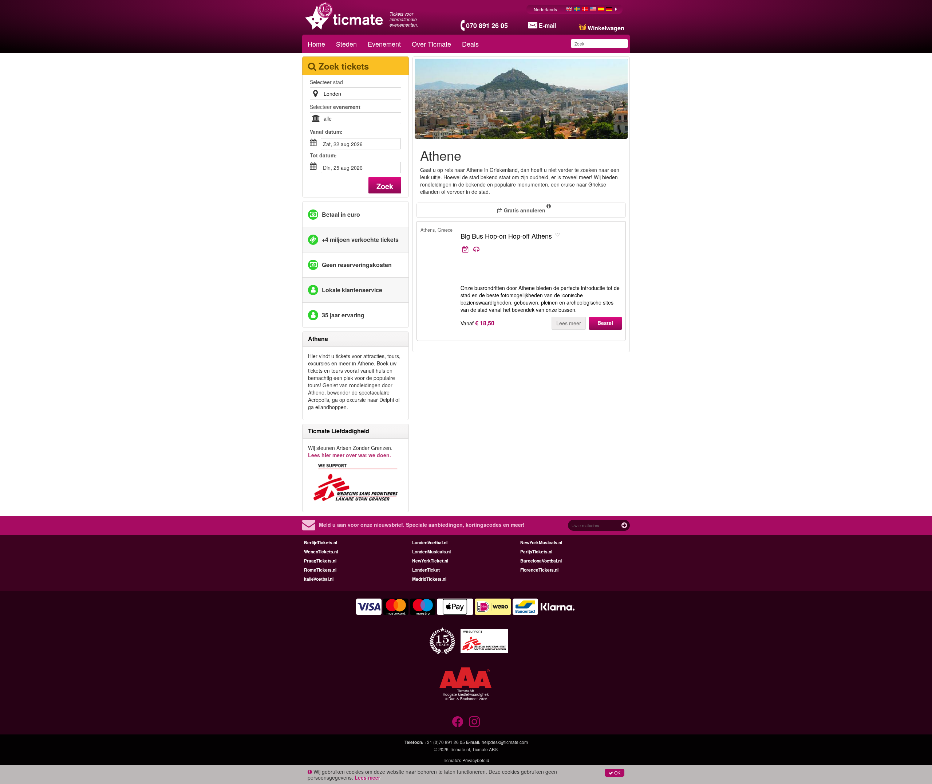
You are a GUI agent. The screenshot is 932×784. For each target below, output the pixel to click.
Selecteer (335, 106)
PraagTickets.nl (320, 560)
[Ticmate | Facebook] (457, 721)
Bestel (605, 322)
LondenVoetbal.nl (429, 542)
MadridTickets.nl (429, 579)
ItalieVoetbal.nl (318, 579)
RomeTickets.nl (320, 570)
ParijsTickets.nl (536, 551)
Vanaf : (326, 131)
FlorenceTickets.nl (539, 570)
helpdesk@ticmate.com (505, 742)
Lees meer (568, 323)
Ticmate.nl (460, 749)
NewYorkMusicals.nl (541, 542)
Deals (470, 43)
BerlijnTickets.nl (320, 542)
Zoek (384, 186)
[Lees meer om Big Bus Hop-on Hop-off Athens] (529, 249)
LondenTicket (426, 570)
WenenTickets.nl (321, 551)
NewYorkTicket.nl (430, 560)
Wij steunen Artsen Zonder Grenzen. (350, 451)
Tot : (323, 155)
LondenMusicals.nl (431, 551)
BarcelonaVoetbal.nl (541, 560)
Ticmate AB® (485, 749)
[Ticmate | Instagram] (474, 721)
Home (316, 43)
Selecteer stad (326, 82)
